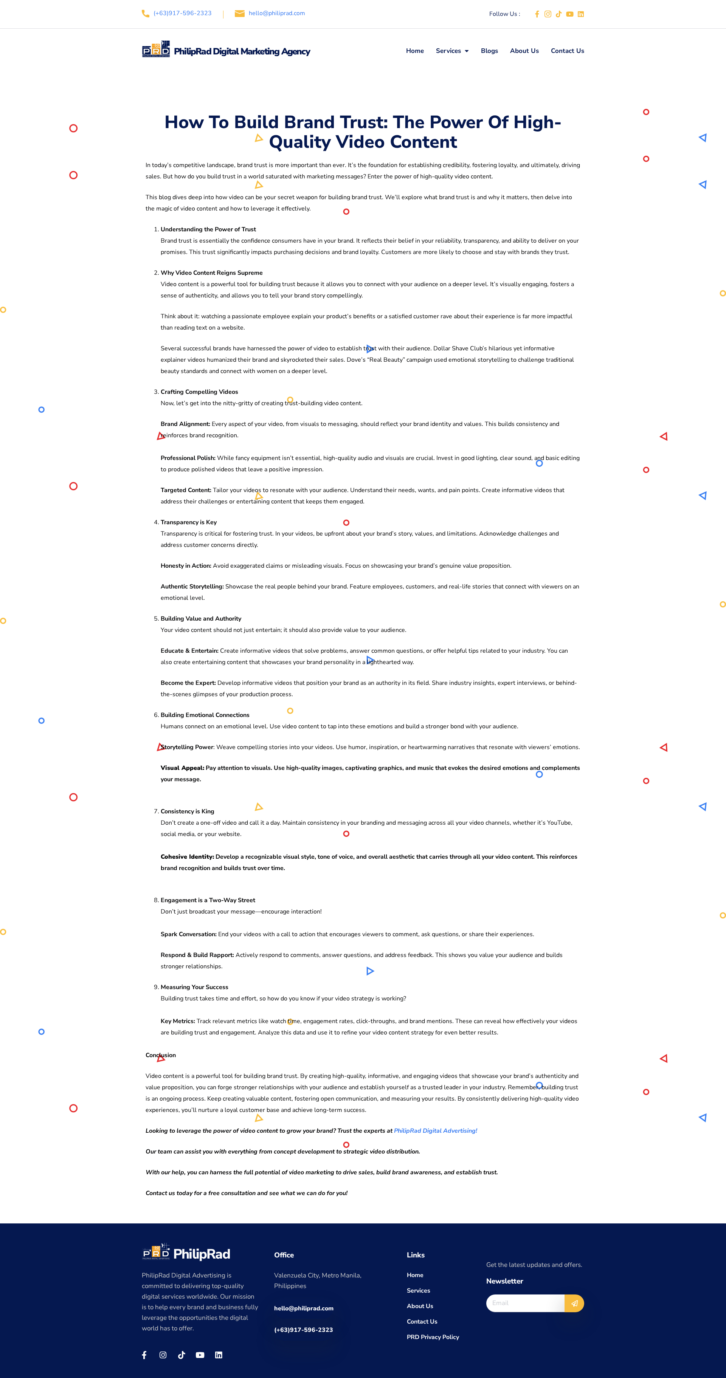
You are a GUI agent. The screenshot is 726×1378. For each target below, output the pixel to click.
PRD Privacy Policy (433, 1337)
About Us (524, 50)
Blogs (489, 50)
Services (448, 50)
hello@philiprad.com (277, 13)
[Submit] (574, 1303)
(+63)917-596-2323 (183, 13)
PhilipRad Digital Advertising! (435, 1131)
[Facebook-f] (537, 14)
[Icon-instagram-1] (547, 14)
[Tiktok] (558, 14)
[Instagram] (163, 1355)
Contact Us (567, 50)
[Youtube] (569, 14)
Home (415, 50)
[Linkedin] (580, 14)
